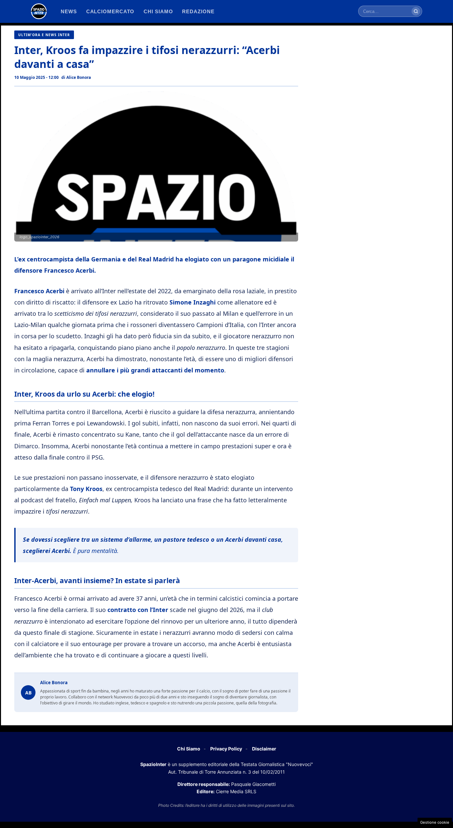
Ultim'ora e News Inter (44, 34)
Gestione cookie (434, 822)
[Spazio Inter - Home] (39, 11)
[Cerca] (416, 11)
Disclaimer (264, 748)
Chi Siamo (188, 748)
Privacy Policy (226, 748)
